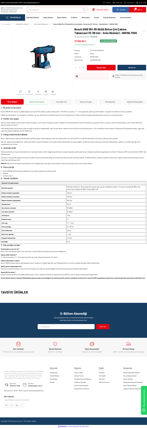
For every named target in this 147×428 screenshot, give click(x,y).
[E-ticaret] (73, 426)
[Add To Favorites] (144, 31)
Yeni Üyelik (102, 376)
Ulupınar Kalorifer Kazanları (132, 389)
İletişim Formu (79, 376)
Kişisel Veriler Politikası (81, 389)
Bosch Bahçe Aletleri (130, 376)
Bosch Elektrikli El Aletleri (131, 373)
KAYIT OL (103, 326)
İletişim (52, 382)
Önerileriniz (110, 102)
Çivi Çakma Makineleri (97, 50)
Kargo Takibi (78, 373)
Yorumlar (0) (61, 102)
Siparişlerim (54, 379)
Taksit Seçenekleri (37, 102)
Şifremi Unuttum (104, 382)
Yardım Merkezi (54, 376)
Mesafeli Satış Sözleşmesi (82, 379)
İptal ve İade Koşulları (81, 385)
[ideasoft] (62, 427)
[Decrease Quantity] (76, 67)
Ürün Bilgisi (12, 102)
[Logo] (12, 9)
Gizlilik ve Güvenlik (80, 382)
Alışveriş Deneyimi (134, 102)
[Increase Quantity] (83, 67)
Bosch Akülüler (128, 379)
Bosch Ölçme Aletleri (130, 385)
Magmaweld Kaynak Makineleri (133, 382)
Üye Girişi (102, 379)
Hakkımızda (53, 373)
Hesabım (102, 373)
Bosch (92, 53)
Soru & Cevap (86, 102)
